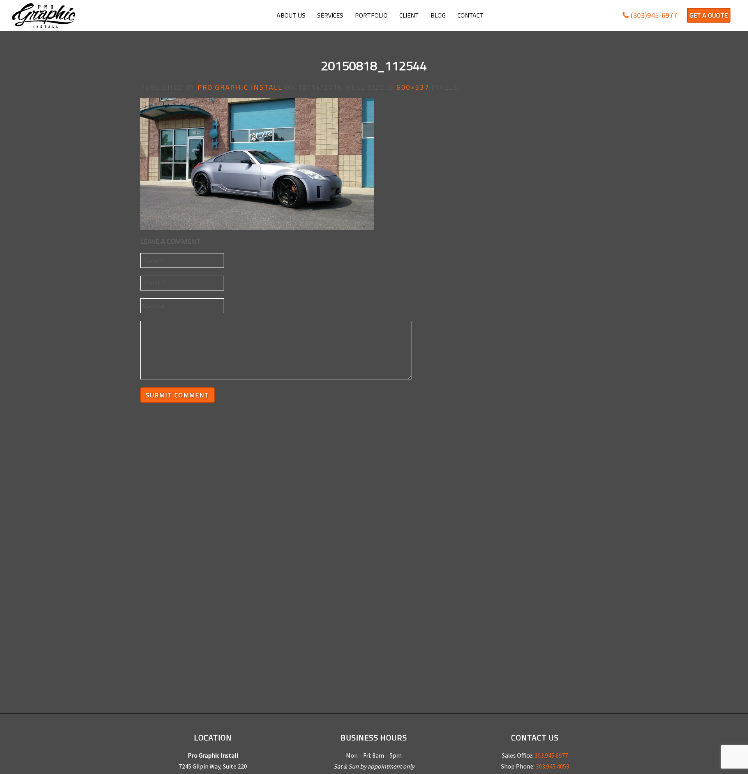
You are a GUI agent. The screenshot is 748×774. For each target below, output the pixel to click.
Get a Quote (709, 15)
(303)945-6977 (653, 15)
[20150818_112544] (257, 163)
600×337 (413, 87)
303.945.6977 (551, 755)
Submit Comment (177, 395)
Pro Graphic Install (240, 87)
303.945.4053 (552, 766)
